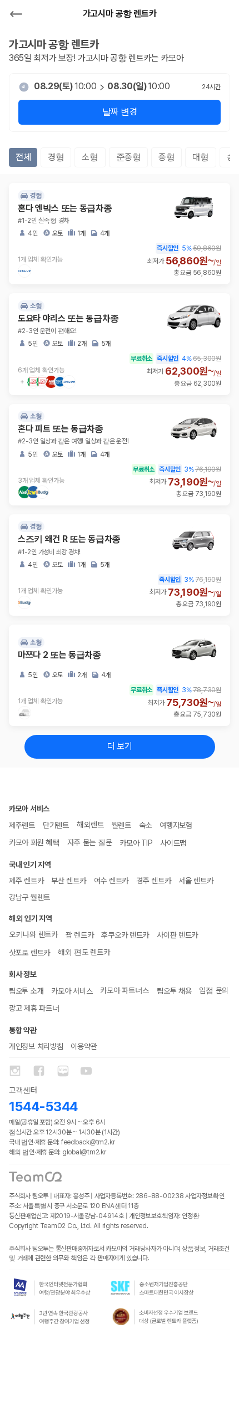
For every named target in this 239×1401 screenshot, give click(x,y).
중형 (166, 157)
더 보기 (119, 746)
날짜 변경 (119, 111)
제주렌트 (22, 825)
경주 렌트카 (153, 880)
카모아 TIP (136, 842)
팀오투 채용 (174, 990)
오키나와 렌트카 (33, 934)
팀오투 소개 (26, 990)
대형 (200, 157)
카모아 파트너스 (124, 990)
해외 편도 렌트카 (83, 952)
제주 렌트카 (26, 880)
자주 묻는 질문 (89, 842)
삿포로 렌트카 (29, 952)
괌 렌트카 (80, 934)
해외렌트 (90, 824)
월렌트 (121, 825)
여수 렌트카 (111, 880)
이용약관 (84, 1046)
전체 (23, 157)
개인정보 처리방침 (36, 1046)
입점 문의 (213, 990)
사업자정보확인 (204, 1196)
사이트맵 (173, 842)
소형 (90, 157)
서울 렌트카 (195, 880)
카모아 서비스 (71, 990)
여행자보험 (176, 825)
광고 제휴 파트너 (34, 1008)
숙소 (145, 825)
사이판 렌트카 (177, 934)
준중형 (128, 157)
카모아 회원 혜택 (34, 842)
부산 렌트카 (68, 880)
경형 (56, 157)
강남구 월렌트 (29, 897)
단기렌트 (56, 825)
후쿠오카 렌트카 (125, 934)
